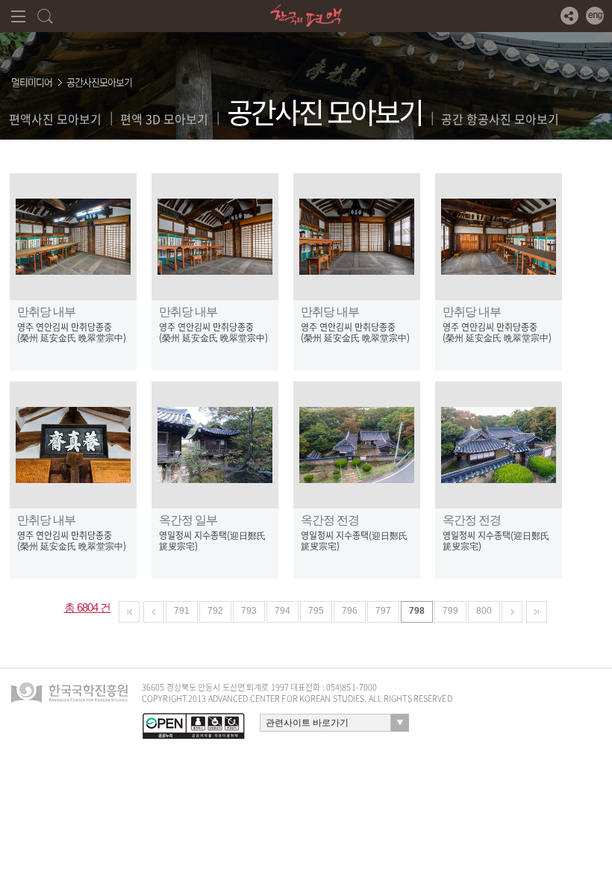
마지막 (536, 612)
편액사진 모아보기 (55, 119)
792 (215, 611)
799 (450, 611)
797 (383, 611)
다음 (512, 612)
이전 (153, 612)
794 (282, 611)
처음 (129, 612)
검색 (45, 16)
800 (484, 611)
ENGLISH (595, 16)
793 (249, 611)
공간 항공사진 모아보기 (500, 119)
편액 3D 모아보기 (164, 119)
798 (417, 611)
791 (182, 611)
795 (316, 611)
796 (349, 611)
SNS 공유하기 (569, 16)
